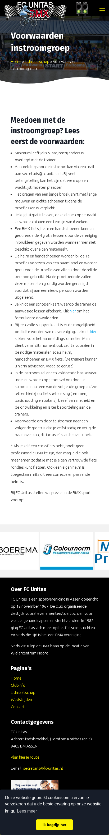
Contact (18, 706)
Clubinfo (18, 685)
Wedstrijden (21, 699)
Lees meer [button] (27, 811)
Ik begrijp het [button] (54, 825)
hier (73, 311)
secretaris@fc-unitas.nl (43, 768)
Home (16, 61)
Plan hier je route (25, 757)
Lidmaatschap (37, 61)
